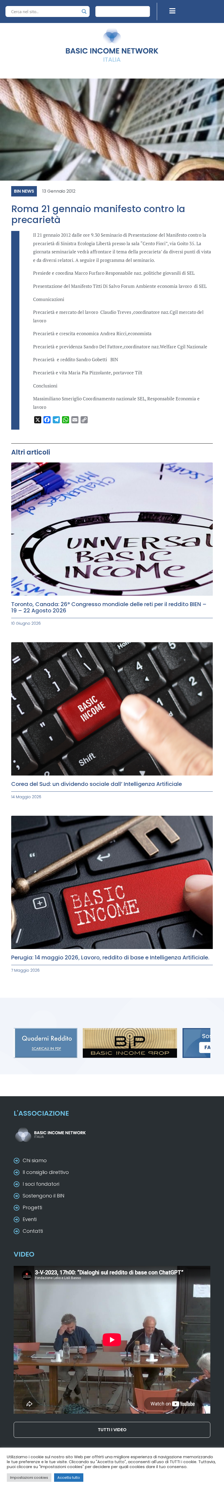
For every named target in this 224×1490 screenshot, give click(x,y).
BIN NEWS (24, 191)
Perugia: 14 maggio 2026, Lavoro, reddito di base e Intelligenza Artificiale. (110, 957)
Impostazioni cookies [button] (29, 1477)
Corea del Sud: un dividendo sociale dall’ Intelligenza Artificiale (96, 784)
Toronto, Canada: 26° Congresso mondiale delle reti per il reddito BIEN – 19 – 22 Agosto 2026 (109, 607)
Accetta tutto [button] (68, 1477)
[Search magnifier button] (84, 11)
